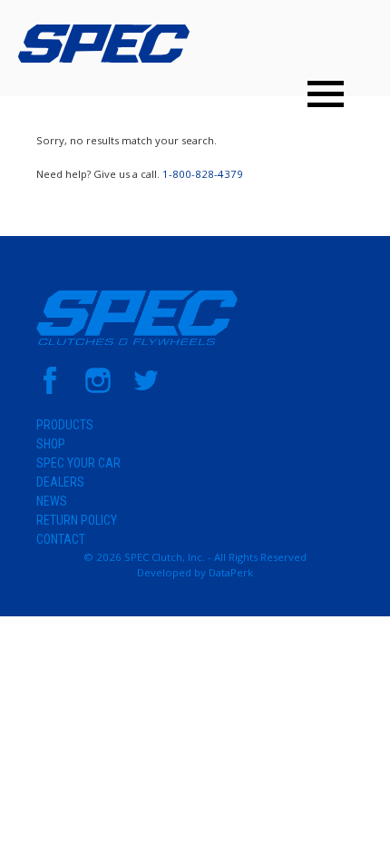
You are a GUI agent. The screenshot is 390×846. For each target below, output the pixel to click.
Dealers (60, 482)
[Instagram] (98, 390)
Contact (60, 539)
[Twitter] (146, 390)
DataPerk (231, 572)
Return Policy (76, 520)
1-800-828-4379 (202, 174)
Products (64, 425)
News (51, 501)
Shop (50, 444)
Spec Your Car (78, 463)
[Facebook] (49, 390)
